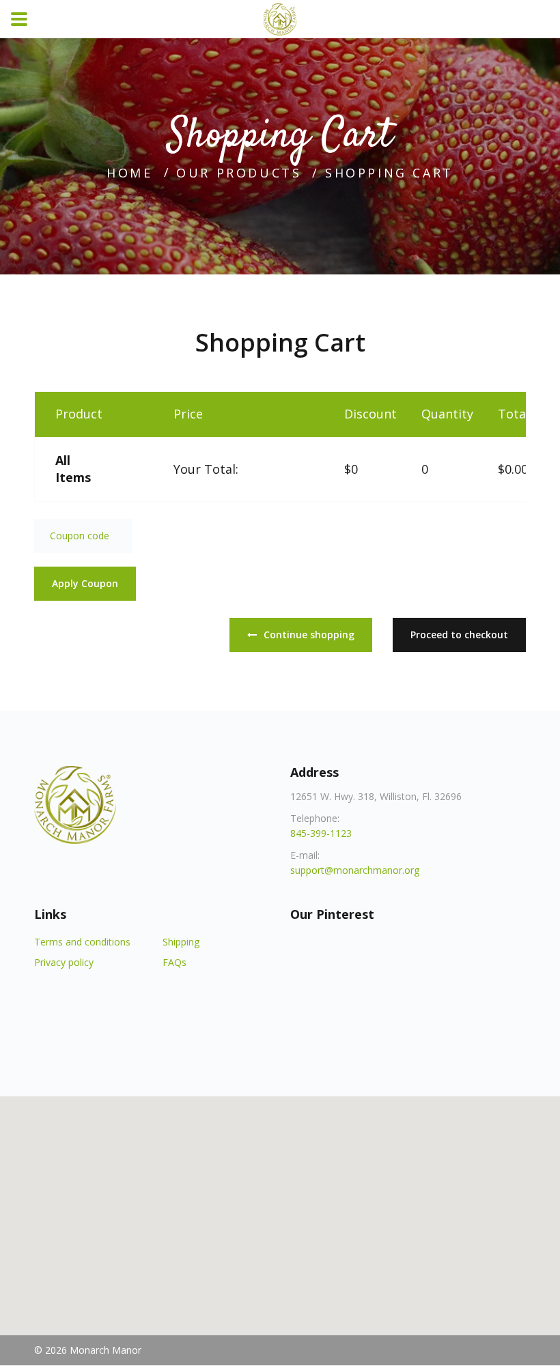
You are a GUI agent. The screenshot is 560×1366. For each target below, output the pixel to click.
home (129, 173)
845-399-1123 (321, 833)
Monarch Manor (105, 1349)
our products (238, 173)
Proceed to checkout (459, 634)
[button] (280, 1207)
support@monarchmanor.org (354, 870)
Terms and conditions (82, 941)
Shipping (181, 941)
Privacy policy (64, 962)
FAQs (174, 962)
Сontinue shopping (309, 634)
